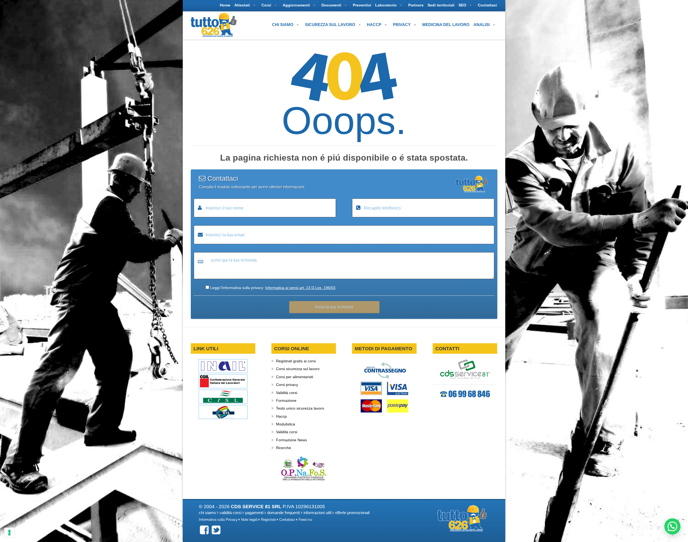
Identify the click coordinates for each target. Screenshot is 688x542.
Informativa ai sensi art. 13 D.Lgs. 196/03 (300, 288)
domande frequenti (283, 512)
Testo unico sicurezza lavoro (300, 408)
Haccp (281, 416)
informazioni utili (317, 512)
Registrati (268, 520)
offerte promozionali (352, 512)
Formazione (286, 400)
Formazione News (291, 440)
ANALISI (482, 24)
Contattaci (287, 520)
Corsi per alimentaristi (294, 377)
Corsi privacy (287, 384)
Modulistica (285, 424)
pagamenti (254, 512)
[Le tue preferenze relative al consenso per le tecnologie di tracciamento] (9, 532)
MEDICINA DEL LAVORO (446, 24)
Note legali (249, 520)
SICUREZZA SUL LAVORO (330, 24)
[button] (672, 526)
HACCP (374, 24)
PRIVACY (402, 24)
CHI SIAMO (283, 24)
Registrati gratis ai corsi (296, 361)
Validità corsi (286, 393)
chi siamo (207, 512)
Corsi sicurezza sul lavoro (298, 369)
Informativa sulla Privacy (218, 520)
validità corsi (230, 512)
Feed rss (305, 520)
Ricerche (283, 448)
